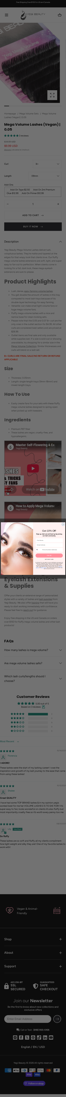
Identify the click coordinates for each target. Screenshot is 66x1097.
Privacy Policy (43, 567)
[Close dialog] (63, 524)
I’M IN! (49, 555)
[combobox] (38, 550)
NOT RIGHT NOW (49, 559)
